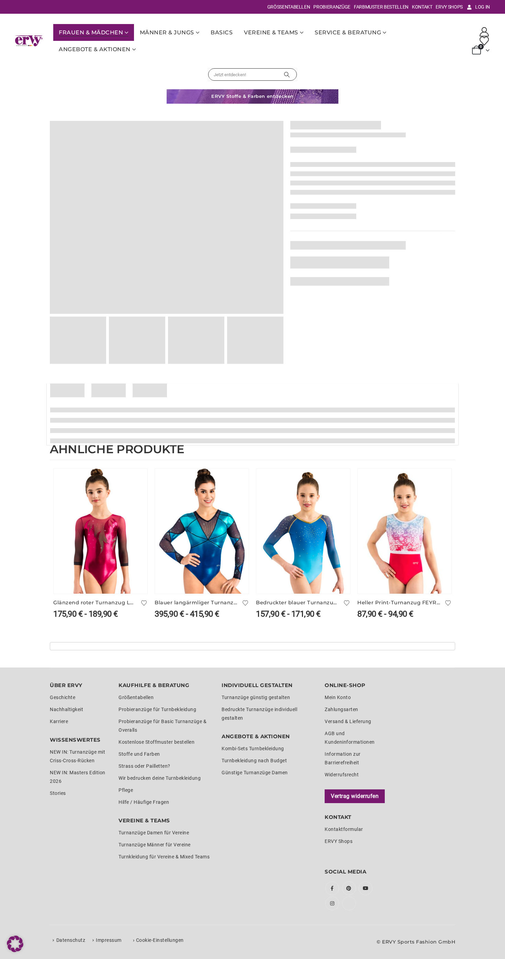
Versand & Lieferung (348, 721)
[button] (15, 944)
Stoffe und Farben (139, 754)
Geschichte (62, 697)
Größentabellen (288, 7)
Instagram (332, 903)
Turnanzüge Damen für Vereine (154, 832)
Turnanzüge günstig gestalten (256, 697)
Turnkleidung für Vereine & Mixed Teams (164, 856)
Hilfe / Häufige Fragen (144, 802)
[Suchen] (286, 74)
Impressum (109, 940)
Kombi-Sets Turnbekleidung (253, 748)
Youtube (365, 888)
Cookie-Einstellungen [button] (160, 940)
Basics (222, 32)
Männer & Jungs (167, 32)
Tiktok (349, 903)
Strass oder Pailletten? (144, 766)
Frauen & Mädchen (91, 32)
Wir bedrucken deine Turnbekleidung (160, 778)
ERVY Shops (449, 7)
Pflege (126, 790)
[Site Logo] (29, 40)
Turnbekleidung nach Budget (254, 760)
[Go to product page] (100, 531)
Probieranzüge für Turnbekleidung (157, 709)
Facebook (332, 888)
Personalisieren (136, 480)
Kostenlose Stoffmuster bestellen (156, 742)
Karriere (59, 721)
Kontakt (422, 7)
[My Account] (484, 31)
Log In (482, 7)
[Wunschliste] (484, 41)
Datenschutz (71, 940)
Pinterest (349, 888)
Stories (58, 793)
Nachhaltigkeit (66, 709)
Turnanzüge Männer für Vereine (155, 844)
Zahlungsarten (341, 709)
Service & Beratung (348, 32)
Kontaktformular (344, 829)
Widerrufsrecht (342, 774)
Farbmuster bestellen (381, 7)
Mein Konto (338, 697)
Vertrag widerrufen (355, 796)
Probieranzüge (331, 7)
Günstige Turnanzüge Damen (255, 772)
